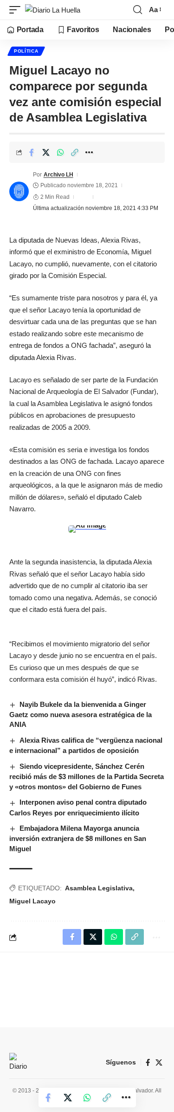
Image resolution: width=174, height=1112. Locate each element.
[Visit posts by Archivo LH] (19, 191)
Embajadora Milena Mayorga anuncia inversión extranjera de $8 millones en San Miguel (77, 838)
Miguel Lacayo (32, 901)
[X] (159, 1063)
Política (26, 51)
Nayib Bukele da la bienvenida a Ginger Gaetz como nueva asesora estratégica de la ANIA (80, 714)
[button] (17, 10)
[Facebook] (147, 1063)
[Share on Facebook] (31, 152)
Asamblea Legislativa (99, 888)
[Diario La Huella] (52, 10)
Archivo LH (58, 174)
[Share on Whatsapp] (60, 152)
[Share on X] (45, 152)
